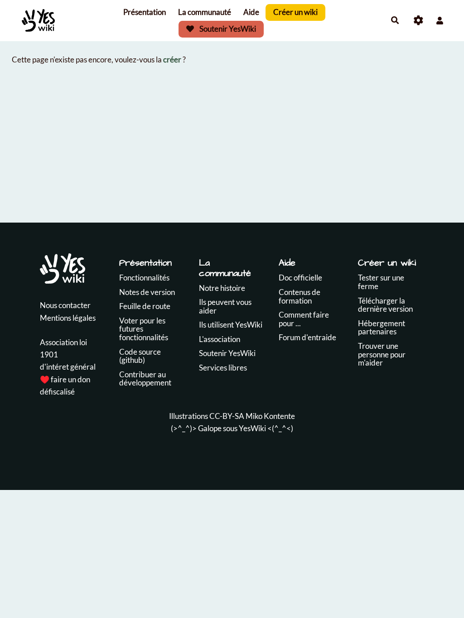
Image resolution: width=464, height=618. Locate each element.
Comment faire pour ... (304, 319)
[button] (440, 20)
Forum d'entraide (307, 337)
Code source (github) (140, 356)
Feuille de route (144, 306)
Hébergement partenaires (381, 328)
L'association (219, 339)
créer (172, 59)
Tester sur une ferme (381, 282)
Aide (251, 12)
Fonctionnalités (144, 277)
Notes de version (147, 292)
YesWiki (252, 428)
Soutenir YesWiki (227, 28)
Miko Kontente (270, 416)
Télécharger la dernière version (385, 305)
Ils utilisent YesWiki (230, 324)
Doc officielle (300, 277)
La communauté (204, 12)
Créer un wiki (295, 12)
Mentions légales (68, 318)
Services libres (223, 367)
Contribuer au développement (145, 379)
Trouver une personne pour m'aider (382, 354)
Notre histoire (222, 288)
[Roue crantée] (418, 20)
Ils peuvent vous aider (225, 306)
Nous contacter (65, 305)
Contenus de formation (299, 296)
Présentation (144, 12)
